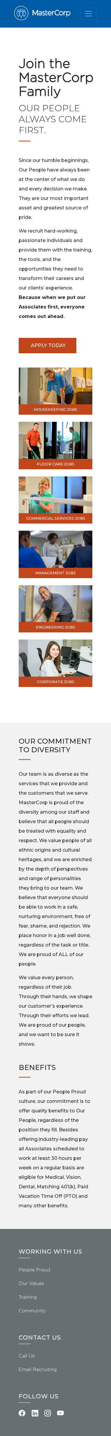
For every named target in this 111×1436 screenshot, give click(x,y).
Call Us (27, 1355)
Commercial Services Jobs (55, 518)
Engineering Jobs (55, 627)
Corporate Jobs (55, 682)
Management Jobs (55, 573)
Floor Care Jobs (55, 464)
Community (32, 1310)
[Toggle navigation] (88, 14)
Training (28, 1297)
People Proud (34, 1269)
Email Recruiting (38, 1369)
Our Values (31, 1283)
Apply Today (48, 345)
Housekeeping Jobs (55, 409)
